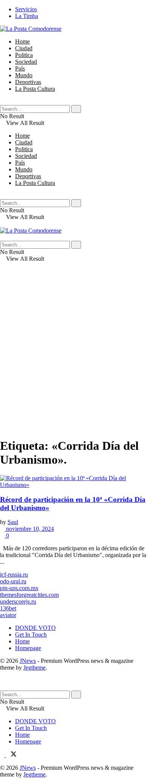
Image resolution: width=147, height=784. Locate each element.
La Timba (26, 16)
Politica (24, 55)
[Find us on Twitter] (11, 755)
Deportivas (28, 82)
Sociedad (26, 62)
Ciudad (23, 48)
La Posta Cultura (35, 89)
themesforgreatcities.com (29, 595)
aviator (8, 615)
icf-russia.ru (14, 574)
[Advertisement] (73, 358)
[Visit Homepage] (30, 29)
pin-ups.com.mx (19, 588)
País (20, 68)
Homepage (28, 648)
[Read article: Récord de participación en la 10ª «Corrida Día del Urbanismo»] (73, 481)
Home (22, 41)
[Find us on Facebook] (3, 755)
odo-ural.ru (13, 581)
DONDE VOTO (35, 628)
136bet (8, 608)
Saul (13, 522)
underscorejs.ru (18, 601)
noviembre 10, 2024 (29, 529)
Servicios (26, 9)
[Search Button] (2, 101)
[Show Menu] (2, 224)
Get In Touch (31, 634)
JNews (28, 661)
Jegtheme (34, 667)
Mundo (23, 75)
